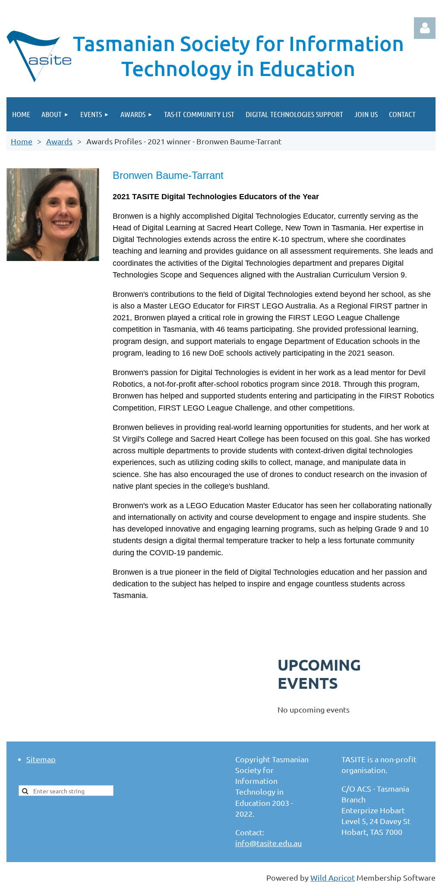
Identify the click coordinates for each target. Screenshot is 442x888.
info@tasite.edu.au (268, 842)
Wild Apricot (332, 877)
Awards (59, 141)
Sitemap (41, 759)
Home (21, 141)
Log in (425, 28)
